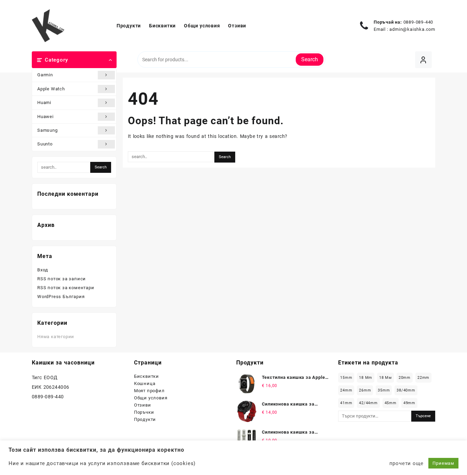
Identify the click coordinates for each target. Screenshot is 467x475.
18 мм (385, 377)
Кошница (145, 383)
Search (309, 59)
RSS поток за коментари (65, 287)
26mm (365, 390)
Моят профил (149, 390)
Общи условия (151, 397)
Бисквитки (146, 376)
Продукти (145, 419)
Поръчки (144, 412)
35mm (384, 390)
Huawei (45, 116)
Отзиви (142, 405)
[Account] (423, 59)
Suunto (45, 143)
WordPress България (60, 296)
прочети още (406, 463)
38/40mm (406, 390)
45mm (391, 403)
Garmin (45, 74)
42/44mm (368, 403)
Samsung (47, 130)
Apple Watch (51, 88)
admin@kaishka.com (412, 29)
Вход (42, 269)
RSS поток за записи (61, 278)
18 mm (365, 377)
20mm (405, 377)
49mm (409, 403)
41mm (346, 403)
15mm (346, 377)
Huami (44, 102)
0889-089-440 (418, 22)
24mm (346, 390)
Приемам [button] (443, 463)
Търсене (423, 416)
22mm (423, 377)
